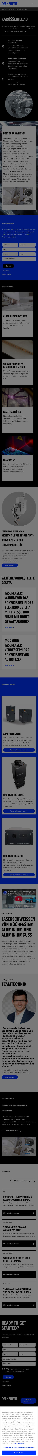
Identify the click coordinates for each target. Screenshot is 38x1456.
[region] (19, 1431)
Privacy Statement (19, 1443)
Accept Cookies (19, 1453)
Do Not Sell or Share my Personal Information (19, 1447)
